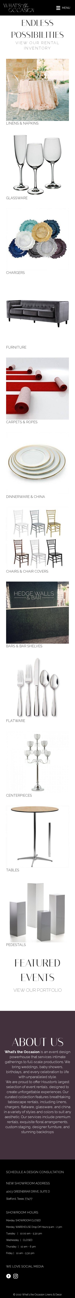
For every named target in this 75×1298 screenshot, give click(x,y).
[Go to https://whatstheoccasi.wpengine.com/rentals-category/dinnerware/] (37, 465)
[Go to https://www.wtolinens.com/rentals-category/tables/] (37, 839)
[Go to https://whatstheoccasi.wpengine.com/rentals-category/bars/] (37, 614)
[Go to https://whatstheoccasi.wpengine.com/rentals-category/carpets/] (37, 390)
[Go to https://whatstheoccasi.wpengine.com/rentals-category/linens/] (37, 92)
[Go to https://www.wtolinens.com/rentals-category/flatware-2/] (37, 689)
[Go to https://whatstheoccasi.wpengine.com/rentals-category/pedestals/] (37, 913)
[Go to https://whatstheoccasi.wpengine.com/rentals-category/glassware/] (37, 166)
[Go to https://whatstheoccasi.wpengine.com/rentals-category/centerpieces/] (37, 764)
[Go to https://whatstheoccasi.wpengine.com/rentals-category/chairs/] (37, 540)
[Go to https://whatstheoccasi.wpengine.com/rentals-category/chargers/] (37, 241)
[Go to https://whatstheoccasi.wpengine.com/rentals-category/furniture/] (37, 316)
